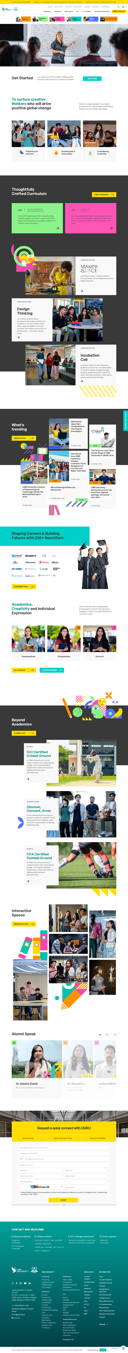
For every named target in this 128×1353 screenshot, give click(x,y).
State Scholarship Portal (71, 1290)
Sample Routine (68, 1305)
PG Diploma (46, 1328)
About (86, 1285)
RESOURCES (78, 7)
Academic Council (105, 1283)
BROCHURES (59, 7)
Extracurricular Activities (71, 1302)
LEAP (43, 1312)
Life (77, 11)
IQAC (86, 1311)
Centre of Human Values (71, 1315)
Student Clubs (89, 1282)
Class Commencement (71, 1333)
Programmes (46, 1297)
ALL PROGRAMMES (49, 670)
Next (114, 1035)
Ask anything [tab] (28, 1138)
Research (87, 1288)
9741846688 (16, 1249)
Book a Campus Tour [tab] (63, 1138)
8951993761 (72, 1243)
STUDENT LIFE (19, 733)
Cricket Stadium (87, 1278)
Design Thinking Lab (48, 1323)
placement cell (21, 586)
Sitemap (102, 1324)
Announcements (68, 1328)
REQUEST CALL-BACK (126, 420)
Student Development (102, 11)
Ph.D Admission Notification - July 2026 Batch (84, 2)
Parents (102, 1286)
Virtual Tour (45, 1280)
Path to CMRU (67, 1280)
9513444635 (104, 1243)
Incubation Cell (47, 1325)
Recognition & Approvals (104, 1290)
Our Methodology (105, 1304)
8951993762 (73, 1240)
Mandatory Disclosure (107, 1314)
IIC (85, 1307)
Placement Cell (68, 1339)
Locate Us (16, 1318)
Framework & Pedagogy (50, 1310)
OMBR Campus (47, 1285)
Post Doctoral (46, 1307)
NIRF (85, 1314)
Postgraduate (46, 1302)
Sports (65, 1297)
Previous (10, 565)
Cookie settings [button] (92, 1350)
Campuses (47, 11)
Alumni (65, 1307)
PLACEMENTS (105, 7)
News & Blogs (20, 438)
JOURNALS (95, 7)
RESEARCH (68, 7)
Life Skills (66, 1300)
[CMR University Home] (10, 9)
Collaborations (104, 1298)
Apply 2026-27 (119, 11)
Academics (58, 11)
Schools (44, 1295)
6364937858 (91, 1240)
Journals (87, 1298)
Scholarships (67, 1287)
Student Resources (70, 1319)
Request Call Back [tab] (98, 1138)
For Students (86, 11)
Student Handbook (69, 1330)
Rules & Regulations (69, 1325)
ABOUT (50, 7)
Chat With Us (114, 1348)
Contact (102, 1317)
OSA (85, 1301)
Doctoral (45, 1305)
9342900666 (16, 1243)
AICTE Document (105, 1295)
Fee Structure (67, 1282)
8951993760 (81, 1243)
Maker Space (46, 1320)
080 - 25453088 (46, 1247)
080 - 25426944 (58, 1247)
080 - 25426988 (56, 1240)
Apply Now (92, 79)
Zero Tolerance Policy (107, 1311)
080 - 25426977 (44, 1240)
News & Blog (88, 1292)
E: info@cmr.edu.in (18, 1315)
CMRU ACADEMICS (101, 195)
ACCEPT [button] (103, 1350)
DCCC (86, 1304)
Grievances (67, 1335)
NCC (64, 1310)
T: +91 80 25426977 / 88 (20, 1305)
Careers (87, 1295)
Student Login (67, 1323)
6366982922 (90, 1243)
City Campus (46, 1287)
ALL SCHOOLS (19, 670)
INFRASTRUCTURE (21, 924)
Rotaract (66, 1312)
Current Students (105, 1280)
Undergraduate (47, 1300)
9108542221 (104, 1240)
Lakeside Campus (48, 1282)
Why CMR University (106, 1301)
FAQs (101, 1276)
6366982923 (81, 1240)
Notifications (104, 1307)
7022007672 (46, 1244)
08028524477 (46, 1251)
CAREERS (87, 7)
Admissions (69, 11)
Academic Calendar (70, 1285)
